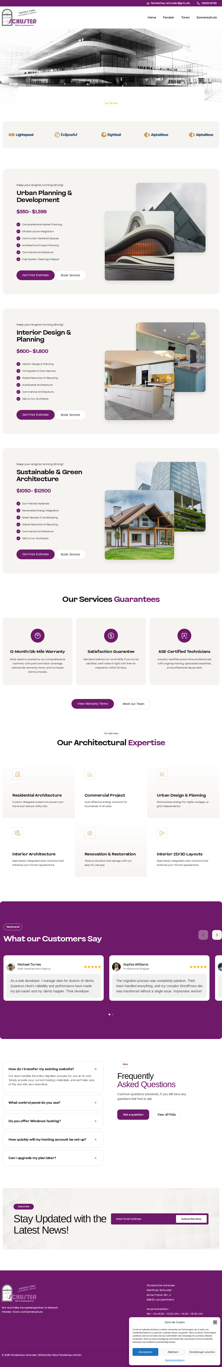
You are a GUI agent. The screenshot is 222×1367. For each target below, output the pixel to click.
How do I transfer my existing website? (41, 1069)
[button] (215, 1322)
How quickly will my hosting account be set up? (47, 1139)
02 (112, 1014)
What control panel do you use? (34, 1102)
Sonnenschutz (207, 17)
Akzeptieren (145, 1351)
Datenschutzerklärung (175, 1360)
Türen (185, 17)
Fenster (168, 17)
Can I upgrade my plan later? (32, 1158)
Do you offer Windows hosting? (34, 1121)
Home (152, 17)
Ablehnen (173, 1351)
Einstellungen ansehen (202, 1351)
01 (109, 1014)
